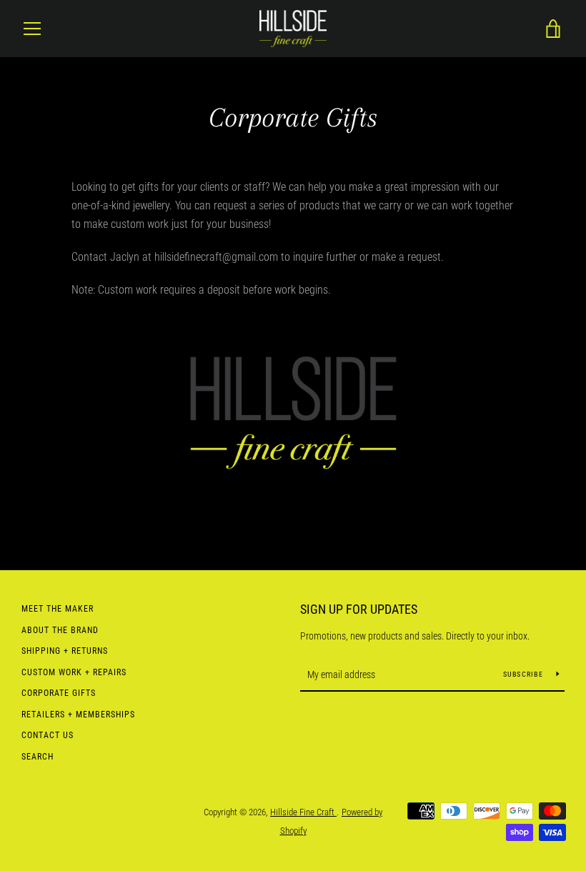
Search (37, 757)
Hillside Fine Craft (303, 812)
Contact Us (47, 735)
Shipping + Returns (64, 651)
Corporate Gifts (58, 693)
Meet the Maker (57, 609)
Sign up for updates (358, 609)
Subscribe (524, 674)
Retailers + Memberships (78, 715)
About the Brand (60, 630)
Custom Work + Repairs (73, 672)
